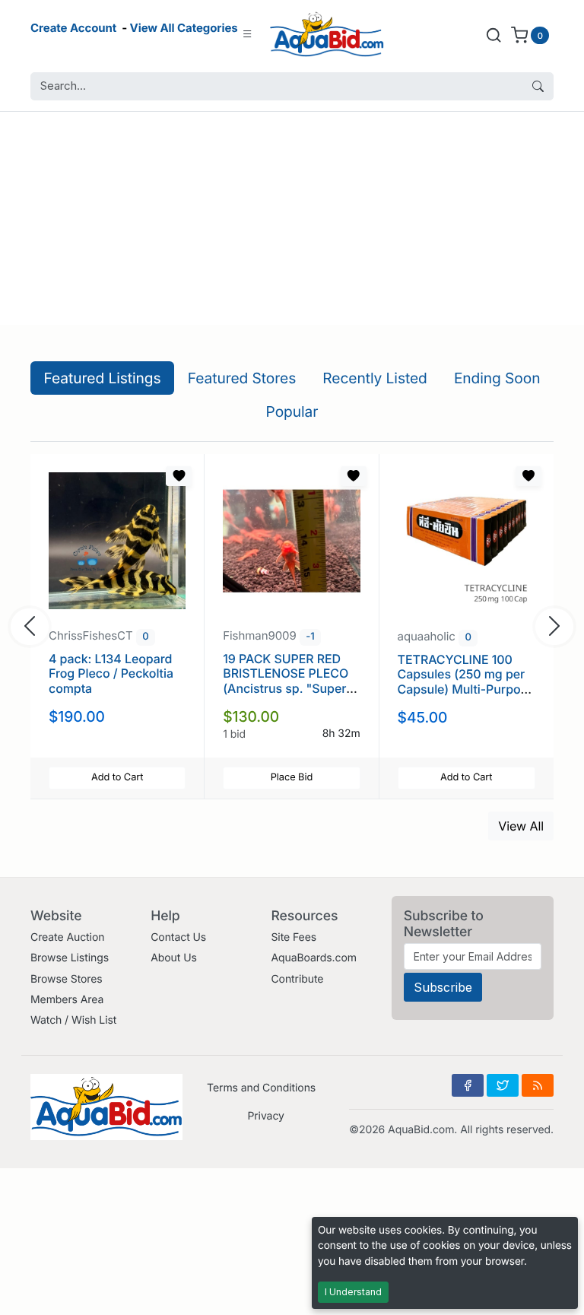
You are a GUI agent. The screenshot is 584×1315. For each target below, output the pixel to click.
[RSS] (538, 1085)
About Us (174, 957)
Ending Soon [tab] (497, 378)
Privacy (265, 1116)
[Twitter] (503, 1085)
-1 (310, 637)
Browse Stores (66, 979)
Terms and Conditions (261, 1088)
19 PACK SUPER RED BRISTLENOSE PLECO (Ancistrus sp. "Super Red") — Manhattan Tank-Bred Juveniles (285, 688)
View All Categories (184, 28)
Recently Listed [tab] (374, 378)
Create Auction (67, 937)
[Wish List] (179, 476)
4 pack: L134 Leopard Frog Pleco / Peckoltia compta (111, 673)
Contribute (297, 979)
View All (521, 826)
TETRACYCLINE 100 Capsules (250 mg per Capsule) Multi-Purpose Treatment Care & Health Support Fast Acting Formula (466, 696)
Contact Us (178, 937)
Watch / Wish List (73, 1020)
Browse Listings (69, 957)
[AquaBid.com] (327, 34)
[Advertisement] (292, 218)
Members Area (66, 999)
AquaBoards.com (314, 957)
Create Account (73, 28)
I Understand (353, 1292)
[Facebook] (468, 1085)
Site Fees (293, 937)
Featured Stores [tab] (242, 378)
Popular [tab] (292, 411)
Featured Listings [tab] (102, 378)
